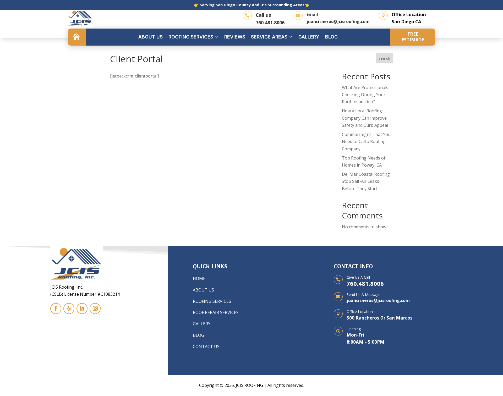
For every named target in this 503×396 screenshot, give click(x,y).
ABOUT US (203, 290)
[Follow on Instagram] (95, 308)
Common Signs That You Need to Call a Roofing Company (366, 141)
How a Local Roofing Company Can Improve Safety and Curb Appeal (365, 118)
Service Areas (269, 37)
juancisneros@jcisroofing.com (338, 21)
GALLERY (201, 324)
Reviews (234, 37)
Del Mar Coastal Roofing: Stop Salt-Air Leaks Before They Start (366, 181)
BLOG (198, 335)
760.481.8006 (270, 22)
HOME (199, 278)
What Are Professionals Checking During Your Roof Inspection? (365, 94)
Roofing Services (190, 37)
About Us (150, 37)
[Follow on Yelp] (68, 308)
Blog (331, 37)
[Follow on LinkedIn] (82, 308)
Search (384, 58)
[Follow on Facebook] (55, 308)
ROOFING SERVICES (212, 301)
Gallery (308, 37)
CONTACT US (206, 346)
